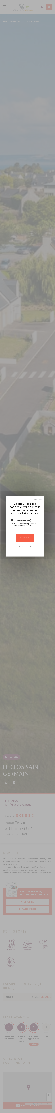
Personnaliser (25, 547)
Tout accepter (25, 538)
